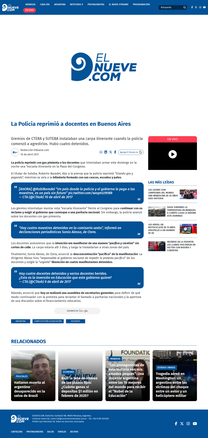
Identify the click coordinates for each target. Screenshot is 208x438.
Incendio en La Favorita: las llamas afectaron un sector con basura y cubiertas (181, 246)
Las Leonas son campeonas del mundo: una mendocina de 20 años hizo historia (163, 194)
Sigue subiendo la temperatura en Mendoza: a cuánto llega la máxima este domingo (181, 211)
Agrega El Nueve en (129, 152)
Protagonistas (96, 4)
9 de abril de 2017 (58, 282)
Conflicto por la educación (48, 321)
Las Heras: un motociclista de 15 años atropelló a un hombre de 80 (161, 229)
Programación (141, 4)
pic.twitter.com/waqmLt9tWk (90, 193)
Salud (50, 431)
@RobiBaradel (44, 189)
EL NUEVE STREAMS (118, 4)
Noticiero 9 (76, 4)
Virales (62, 431)
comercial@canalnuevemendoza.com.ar (69, 418)
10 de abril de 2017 (58, 197)
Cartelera (16, 431)
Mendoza (30, 4)
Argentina (59, 4)
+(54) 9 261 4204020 (100, 418)
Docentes (75, 321)
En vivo (30, 10)
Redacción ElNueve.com (34, 150)
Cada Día (45, 4)
